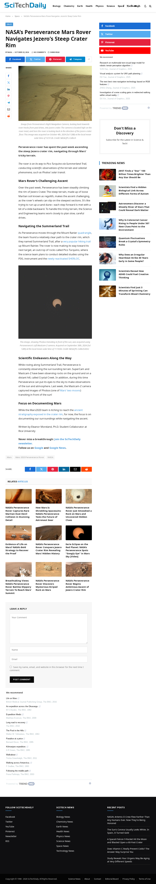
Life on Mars (11, 698)
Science (111, 6)
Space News (62, 846)
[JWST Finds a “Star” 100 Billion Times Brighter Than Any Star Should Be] (107, 174)
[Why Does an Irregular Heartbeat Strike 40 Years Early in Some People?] (107, 258)
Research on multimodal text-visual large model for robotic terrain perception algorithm (122, 64)
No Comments (40, 52)
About (87, 878)
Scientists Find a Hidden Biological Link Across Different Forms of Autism (134, 190)
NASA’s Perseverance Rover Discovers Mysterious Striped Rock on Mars (47, 585)
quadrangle (84, 232)
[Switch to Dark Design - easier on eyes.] (145, 6)
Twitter (9, 821)
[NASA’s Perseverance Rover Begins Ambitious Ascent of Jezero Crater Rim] (79, 569)
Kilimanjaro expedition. (16, 747)
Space (121, 6)
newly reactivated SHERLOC (63, 258)
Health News (62, 831)
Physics (100, 6)
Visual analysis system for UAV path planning (120, 73)
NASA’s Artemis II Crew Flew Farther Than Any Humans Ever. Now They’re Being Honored (128, 820)
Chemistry (69, 6)
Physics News (63, 836)
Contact (97, 878)
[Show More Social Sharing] (89, 59)
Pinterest (10, 831)
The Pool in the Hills (15, 730)
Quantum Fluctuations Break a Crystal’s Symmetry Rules (134, 241)
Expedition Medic (13, 714)
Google (38, 448)
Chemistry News (64, 821)
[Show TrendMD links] (90, 783)
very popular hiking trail (77, 241)
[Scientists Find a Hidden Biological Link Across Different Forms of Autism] (107, 191)
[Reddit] (8, 116)
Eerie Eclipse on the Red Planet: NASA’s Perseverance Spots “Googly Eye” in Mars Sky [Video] (78, 550)
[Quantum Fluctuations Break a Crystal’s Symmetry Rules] (107, 242)
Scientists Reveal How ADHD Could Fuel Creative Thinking (134, 274)
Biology (56, 6)
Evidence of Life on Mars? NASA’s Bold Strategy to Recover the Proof (16, 549)
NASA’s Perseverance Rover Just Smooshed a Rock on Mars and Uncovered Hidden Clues (79, 514)
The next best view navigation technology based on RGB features (125, 82)
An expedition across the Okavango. (22, 706)
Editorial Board (112, 878)
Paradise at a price (14, 738)
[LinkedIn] (8, 89)
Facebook (10, 816)
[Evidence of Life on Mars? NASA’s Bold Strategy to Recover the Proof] (18, 532)
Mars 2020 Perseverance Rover (30, 457)
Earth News (62, 826)
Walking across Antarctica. (18, 763)
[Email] (8, 109)
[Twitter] (8, 82)
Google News (57, 448)
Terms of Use (145, 878)
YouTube (9, 826)
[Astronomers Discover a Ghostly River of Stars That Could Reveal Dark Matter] (107, 207)
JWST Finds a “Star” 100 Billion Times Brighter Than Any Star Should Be (135, 174)
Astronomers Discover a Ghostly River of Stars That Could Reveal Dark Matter (134, 207)
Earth (80, 6)
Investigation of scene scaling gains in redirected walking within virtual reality (125, 93)
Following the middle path (17, 771)
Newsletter (11, 836)
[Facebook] (8, 76)
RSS (7, 841)
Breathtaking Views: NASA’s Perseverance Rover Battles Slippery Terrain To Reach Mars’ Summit (18, 587)
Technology (133, 6)
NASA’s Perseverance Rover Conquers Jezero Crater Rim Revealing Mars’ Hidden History (49, 549)
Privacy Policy (128, 878)
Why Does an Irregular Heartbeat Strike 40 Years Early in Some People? (133, 258)
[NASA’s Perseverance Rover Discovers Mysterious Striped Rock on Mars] (49, 569)
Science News (63, 841)
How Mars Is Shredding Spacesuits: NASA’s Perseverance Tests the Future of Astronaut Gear (48, 514)
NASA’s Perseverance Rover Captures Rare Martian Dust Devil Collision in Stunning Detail (17, 514)
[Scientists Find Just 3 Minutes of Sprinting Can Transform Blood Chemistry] (107, 291)
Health (89, 6)
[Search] (150, 6)
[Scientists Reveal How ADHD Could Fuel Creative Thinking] (107, 275)
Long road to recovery (15, 722)
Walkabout (10, 755)
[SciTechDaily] (25, 6)
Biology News (63, 816)
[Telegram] (8, 102)
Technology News (65, 850)
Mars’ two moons (70, 390)
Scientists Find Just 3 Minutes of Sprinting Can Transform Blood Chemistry (134, 290)
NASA (50, 457)
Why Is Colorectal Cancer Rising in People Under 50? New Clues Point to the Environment (134, 224)
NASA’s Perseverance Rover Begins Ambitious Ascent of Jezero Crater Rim (77, 585)
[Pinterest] (8, 96)
